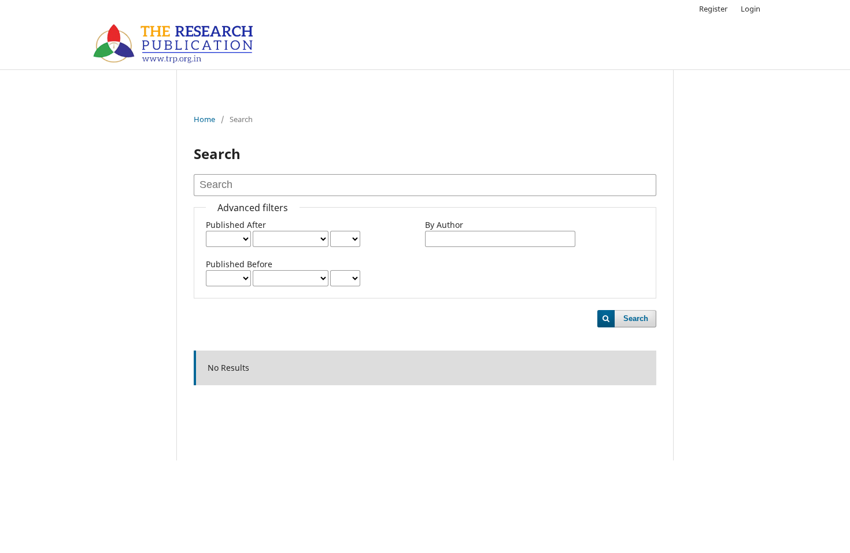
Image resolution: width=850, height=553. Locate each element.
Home (204, 119)
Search (635, 318)
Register (713, 8)
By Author (444, 224)
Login (750, 8)
